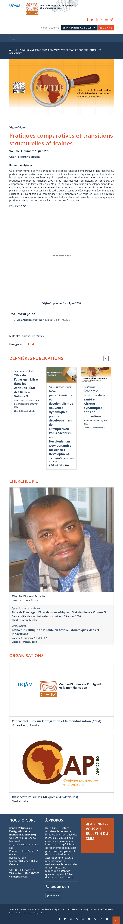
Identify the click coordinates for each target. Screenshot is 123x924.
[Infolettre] (111, 20)
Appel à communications (25, 371)
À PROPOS (54, 820)
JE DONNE (106, 27)
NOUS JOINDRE (22, 820)
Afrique (26, 336)
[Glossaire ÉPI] (95, 919)
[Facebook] (87, 20)
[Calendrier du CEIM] (106, 20)
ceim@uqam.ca (18, 876)
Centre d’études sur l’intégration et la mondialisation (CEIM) (56, 721)
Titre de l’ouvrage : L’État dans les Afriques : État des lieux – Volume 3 (26, 385)
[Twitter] (92, 20)
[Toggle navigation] (13, 38)
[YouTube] (97, 20)
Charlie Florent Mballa (24, 156)
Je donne (53, 895)
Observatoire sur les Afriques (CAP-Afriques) (45, 797)
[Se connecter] (107, 919)
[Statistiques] (101, 919)
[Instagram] (101, 20)
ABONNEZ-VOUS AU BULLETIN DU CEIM (97, 831)
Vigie (18, 127)
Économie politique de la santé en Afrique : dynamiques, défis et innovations (94, 403)
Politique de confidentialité (100, 909)
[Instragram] (77, 919)
